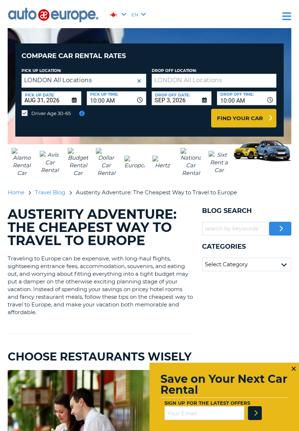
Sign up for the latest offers (207, 403)
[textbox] (214, 81)
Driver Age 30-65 (51, 113)
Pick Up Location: (41, 70)
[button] (139, 80)
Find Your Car (240, 118)
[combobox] (117, 98)
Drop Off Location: (174, 70)
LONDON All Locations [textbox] (58, 80)
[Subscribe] (255, 413)
